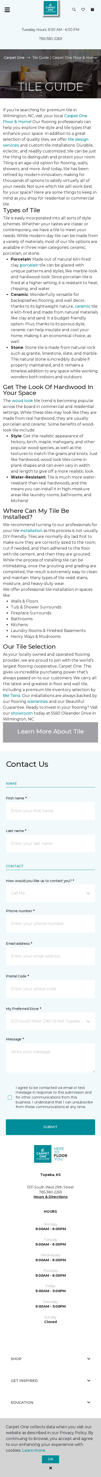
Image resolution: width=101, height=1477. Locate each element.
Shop (16, 1359)
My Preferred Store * (23, 1008)
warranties (37, 701)
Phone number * (20, 911)
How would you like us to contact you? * (40, 881)
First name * (16, 798)
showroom (22, 713)
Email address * (19, 943)
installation (31, 530)
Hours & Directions (51, 1197)
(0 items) (92, 9)
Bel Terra (11, 695)
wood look (22, 400)
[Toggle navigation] (7, 10)
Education (22, 1402)
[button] (74, 9)
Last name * (16, 831)
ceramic (82, 306)
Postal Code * (17, 976)
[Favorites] (83, 9)
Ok (50, 1459)
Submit (50, 1127)
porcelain (29, 265)
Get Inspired (24, 1380)
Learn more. (34, 1450)
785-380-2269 (50, 39)
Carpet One (14, 57)
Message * (15, 1039)
